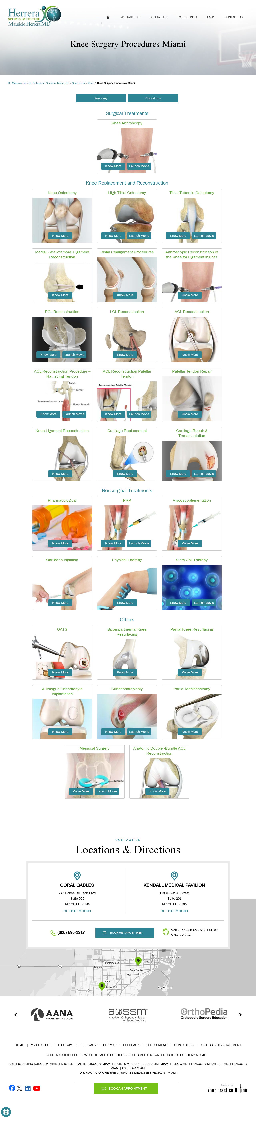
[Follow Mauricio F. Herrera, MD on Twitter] (19, 1087)
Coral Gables (77, 885)
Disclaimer (67, 1045)
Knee (91, 83)
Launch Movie (139, 166)
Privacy (89, 1045)
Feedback (131, 1045)
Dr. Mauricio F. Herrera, (100, 1072)
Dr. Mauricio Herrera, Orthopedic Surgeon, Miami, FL (38, 83)
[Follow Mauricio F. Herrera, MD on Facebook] (12, 1087)
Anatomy (101, 98)
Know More (113, 166)
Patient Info (187, 17)
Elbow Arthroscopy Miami (194, 1063)
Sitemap (109, 1045)
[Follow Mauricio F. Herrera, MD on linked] (28, 1087)
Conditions (153, 98)
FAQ (210, 17)
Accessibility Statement (220, 1045)
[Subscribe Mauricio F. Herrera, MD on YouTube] (36, 1087)
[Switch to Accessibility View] (6, 1112)
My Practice (129, 17)
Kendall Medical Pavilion (174, 885)
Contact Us (234, 17)
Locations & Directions (128, 846)
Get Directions (77, 911)
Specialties (158, 17)
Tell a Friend (156, 1045)
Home (19, 1045)
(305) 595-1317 (183, 4)
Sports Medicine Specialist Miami (141, 1063)
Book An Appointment (227, 4)
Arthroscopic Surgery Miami (33, 1063)
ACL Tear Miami (134, 1068)
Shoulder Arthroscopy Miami (86, 1063)
